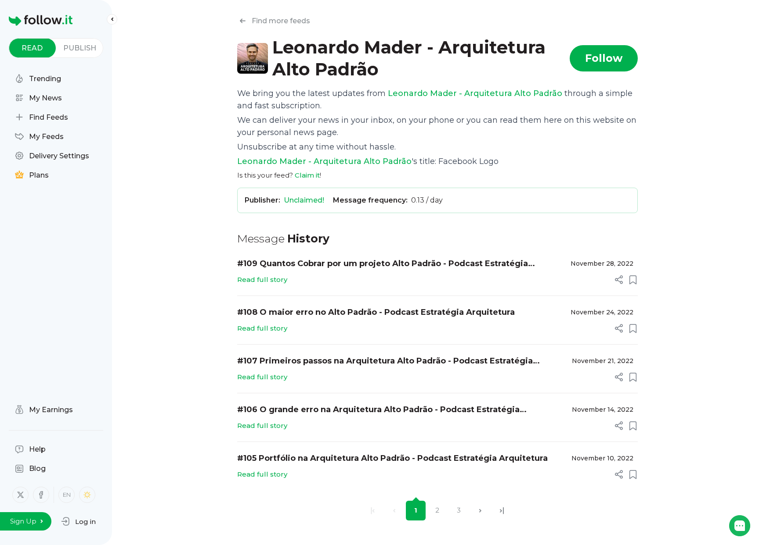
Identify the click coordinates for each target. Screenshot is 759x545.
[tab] (32, 48)
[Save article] (633, 280)
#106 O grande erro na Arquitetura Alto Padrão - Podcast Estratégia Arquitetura (378, 410)
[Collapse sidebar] (112, 19)
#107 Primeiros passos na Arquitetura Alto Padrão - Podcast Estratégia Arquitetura (385, 361)
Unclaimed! (304, 200)
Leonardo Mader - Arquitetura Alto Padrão (475, 93)
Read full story (262, 279)
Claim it (307, 175)
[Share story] (619, 280)
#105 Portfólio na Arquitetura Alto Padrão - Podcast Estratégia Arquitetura (392, 458)
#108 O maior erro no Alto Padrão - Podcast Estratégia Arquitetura (376, 312)
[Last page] (502, 510)
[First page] (373, 510)
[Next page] (480, 510)
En (67, 494)
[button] (78, 521)
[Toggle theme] (87, 494)
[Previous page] (394, 510)
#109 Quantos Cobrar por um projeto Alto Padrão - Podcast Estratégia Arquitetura (382, 264)
